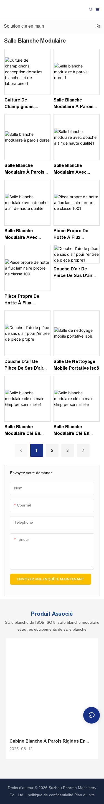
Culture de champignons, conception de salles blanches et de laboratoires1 (24, 104)
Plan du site (84, 795)
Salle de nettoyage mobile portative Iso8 (76, 364)
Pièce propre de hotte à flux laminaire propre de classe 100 (26, 300)
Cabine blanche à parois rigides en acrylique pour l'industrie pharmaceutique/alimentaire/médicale (49, 742)
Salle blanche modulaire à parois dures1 (73, 104)
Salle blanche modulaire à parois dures (24, 169)
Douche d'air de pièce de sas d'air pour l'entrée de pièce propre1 (73, 273)
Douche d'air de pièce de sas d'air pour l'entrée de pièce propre (23, 365)
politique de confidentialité (50, 795)
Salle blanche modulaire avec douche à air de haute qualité (21, 234)
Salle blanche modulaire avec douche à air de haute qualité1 (71, 169)
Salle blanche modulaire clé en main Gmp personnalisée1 (22, 430)
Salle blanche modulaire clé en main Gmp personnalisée (71, 430)
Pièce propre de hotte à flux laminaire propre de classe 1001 (75, 234)
